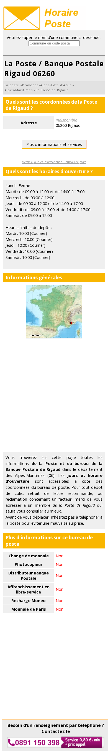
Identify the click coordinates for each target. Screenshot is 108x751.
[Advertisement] (54, 395)
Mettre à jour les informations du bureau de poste (54, 162)
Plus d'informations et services (54, 144)
